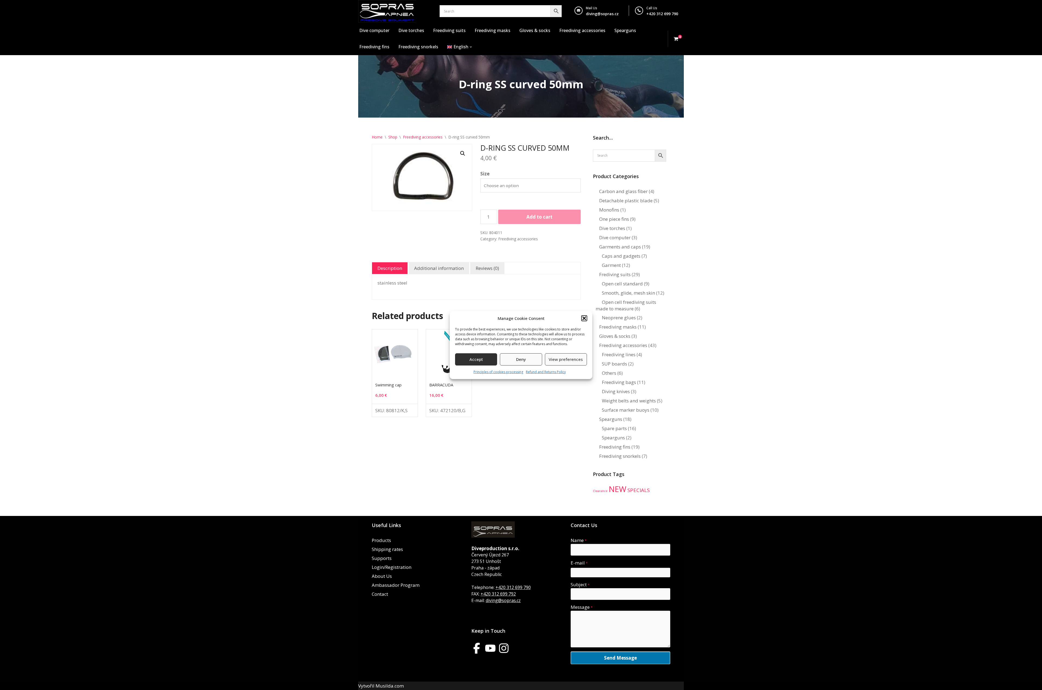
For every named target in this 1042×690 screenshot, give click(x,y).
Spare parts (614, 428)
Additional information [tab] (439, 268)
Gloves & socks (534, 30)
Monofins (609, 210)
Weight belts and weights (629, 401)
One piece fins (614, 219)
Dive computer (374, 30)
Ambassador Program (396, 585)
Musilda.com (390, 686)
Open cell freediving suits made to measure (626, 305)
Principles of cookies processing (498, 372)
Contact (380, 594)
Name (579, 540)
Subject (580, 584)
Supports (382, 558)
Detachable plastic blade (626, 200)
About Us (382, 576)
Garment (611, 265)
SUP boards (614, 364)
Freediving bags (619, 382)
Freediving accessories (582, 30)
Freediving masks (492, 30)
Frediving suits (615, 274)
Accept (476, 359)
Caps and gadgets (621, 256)
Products (381, 540)
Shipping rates (387, 549)
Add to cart (539, 217)
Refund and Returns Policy (546, 372)
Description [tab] (389, 268)
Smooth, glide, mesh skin (628, 293)
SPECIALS (638, 490)
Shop (392, 137)
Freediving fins (374, 47)
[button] (584, 318)
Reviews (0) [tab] (487, 268)
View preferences (566, 359)
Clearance (600, 491)
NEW (617, 489)
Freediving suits (449, 30)
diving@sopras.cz (602, 13)
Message (582, 607)
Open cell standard (622, 284)
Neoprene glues (619, 317)
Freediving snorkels (418, 47)
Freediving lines (619, 354)
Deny (521, 359)
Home (377, 137)
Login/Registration (391, 567)
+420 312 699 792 (498, 594)
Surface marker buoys (625, 410)
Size (485, 174)
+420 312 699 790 (513, 587)
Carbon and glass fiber (623, 191)
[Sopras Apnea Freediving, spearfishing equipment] (387, 11)
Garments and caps (620, 247)
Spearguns (625, 30)
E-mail (579, 563)
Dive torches (411, 30)
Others (609, 373)
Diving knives (616, 391)
